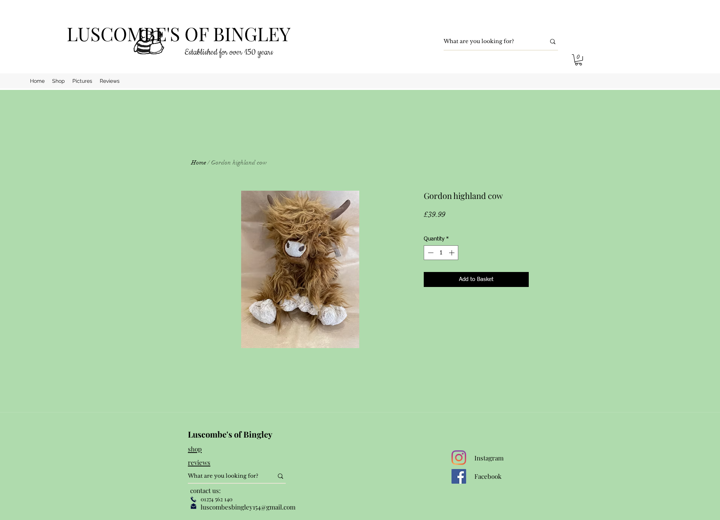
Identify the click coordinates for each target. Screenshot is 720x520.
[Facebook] (459, 476)
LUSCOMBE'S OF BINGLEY (179, 33)
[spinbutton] (441, 253)
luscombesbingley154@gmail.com (248, 507)
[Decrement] (430, 253)
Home (198, 162)
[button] (578, 59)
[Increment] (452, 253)
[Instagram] (459, 457)
